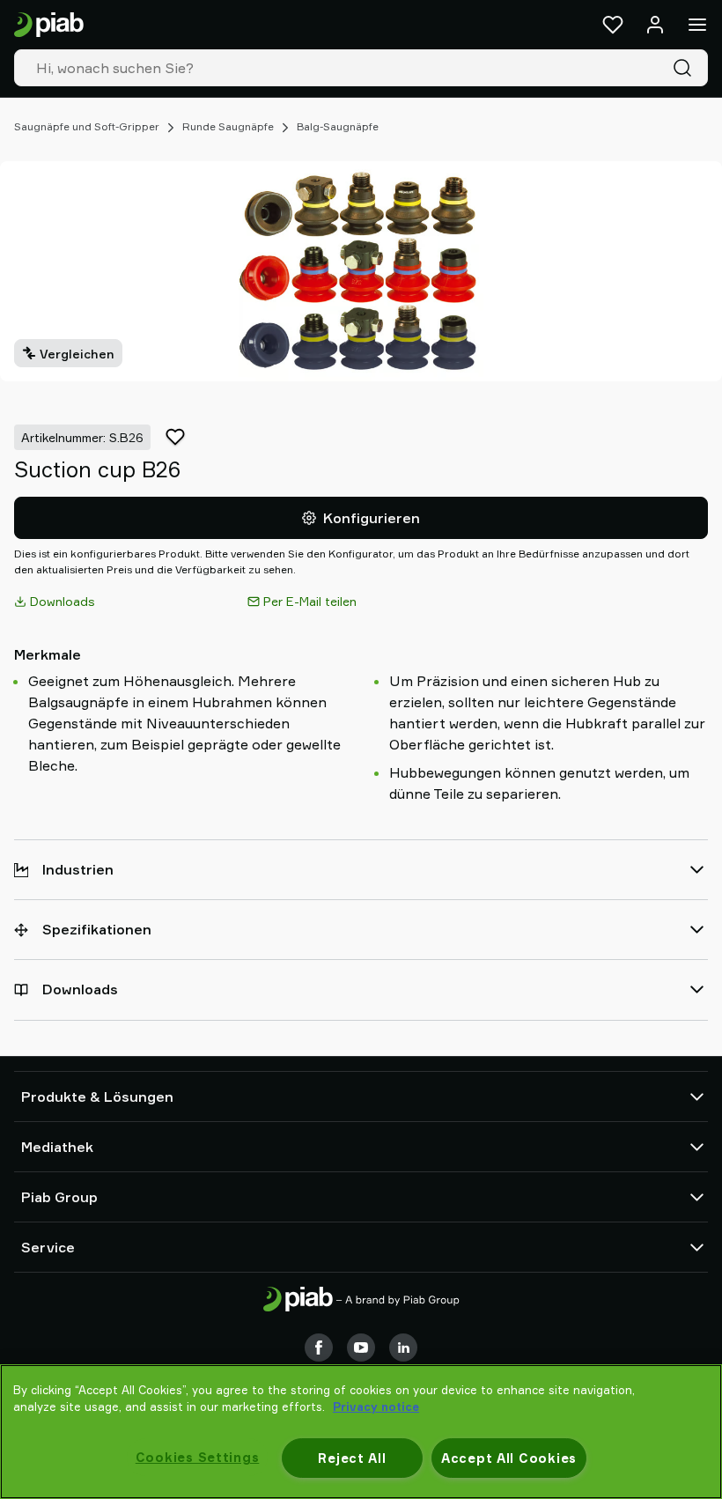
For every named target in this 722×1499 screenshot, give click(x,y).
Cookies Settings (198, 1457)
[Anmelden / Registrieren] (655, 25)
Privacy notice (376, 1406)
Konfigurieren (371, 518)
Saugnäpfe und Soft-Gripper (86, 126)
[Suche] (686, 67)
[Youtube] (361, 1347)
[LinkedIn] (403, 1347)
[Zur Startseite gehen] (49, 25)
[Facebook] (319, 1347)
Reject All (352, 1458)
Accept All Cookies (509, 1458)
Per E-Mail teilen (310, 601)
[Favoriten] (613, 25)
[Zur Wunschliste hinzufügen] (175, 437)
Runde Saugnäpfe (228, 126)
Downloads (62, 601)
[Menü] (697, 25)
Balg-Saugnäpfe (338, 126)
